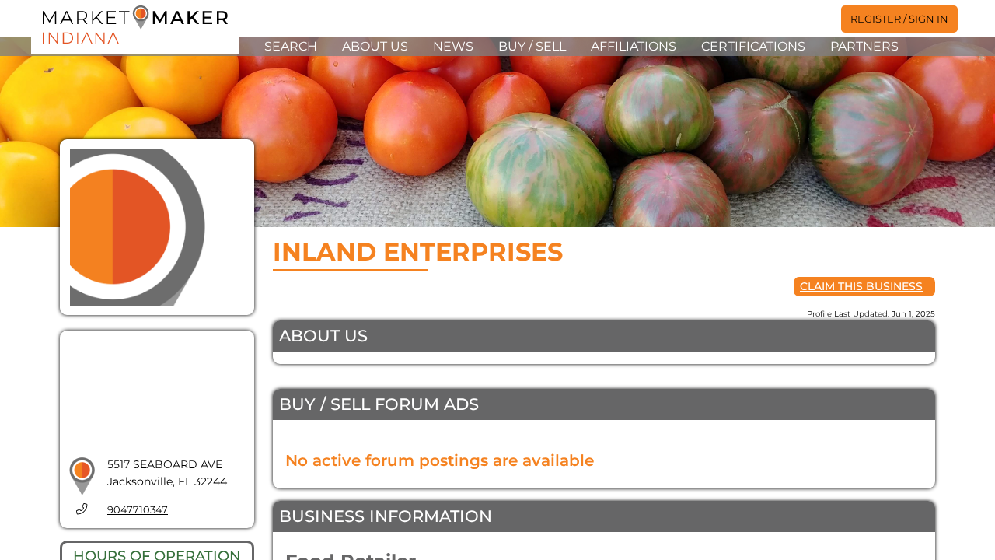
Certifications (753, 46)
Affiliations (633, 46)
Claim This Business (861, 286)
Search (290, 46)
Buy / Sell (532, 46)
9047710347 (137, 510)
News (453, 46)
